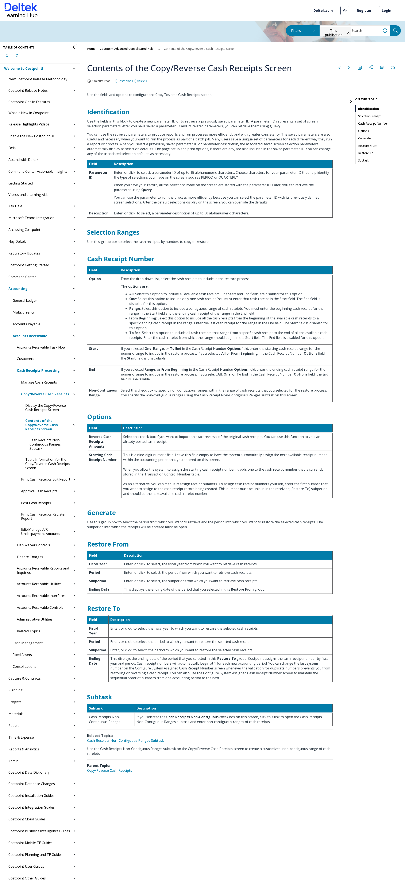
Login (386, 10)
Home (91, 48)
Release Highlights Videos (28, 124)
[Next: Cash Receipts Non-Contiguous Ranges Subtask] (348, 67)
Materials (15, 714)
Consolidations (24, 666)
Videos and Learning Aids (28, 195)
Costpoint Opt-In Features (29, 102)
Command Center (22, 277)
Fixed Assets (22, 655)
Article (140, 81)
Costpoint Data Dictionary (29, 772)
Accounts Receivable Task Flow (41, 347)
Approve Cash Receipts (39, 491)
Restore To (366, 153)
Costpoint (124, 81)
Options (363, 131)
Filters (296, 30)
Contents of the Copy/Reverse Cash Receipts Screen (41, 425)
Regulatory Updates (24, 253)
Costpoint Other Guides (27, 878)
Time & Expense (21, 737)
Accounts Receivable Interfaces (41, 596)
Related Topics (28, 631)
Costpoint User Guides (26, 866)
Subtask (363, 160)
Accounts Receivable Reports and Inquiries (43, 570)
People (13, 725)
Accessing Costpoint (24, 230)
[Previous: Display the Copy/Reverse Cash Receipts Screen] (339, 67)
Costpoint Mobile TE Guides (30, 843)
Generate (364, 138)
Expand (7, 55)
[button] (344, 10)
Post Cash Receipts (36, 503)
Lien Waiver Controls (33, 545)
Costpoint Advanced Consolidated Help (127, 48)
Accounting (18, 289)
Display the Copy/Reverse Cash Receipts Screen (45, 407)
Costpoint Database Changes (31, 784)
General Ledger (25, 300)
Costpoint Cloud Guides (27, 819)
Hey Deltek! (17, 241)
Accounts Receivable (30, 336)
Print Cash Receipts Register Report (43, 516)
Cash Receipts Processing (38, 370)
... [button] (159, 48)
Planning (15, 690)
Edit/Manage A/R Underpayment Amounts (40, 531)
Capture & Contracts (24, 678)
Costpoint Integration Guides (31, 807)
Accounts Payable (26, 324)
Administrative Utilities (35, 619)
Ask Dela (15, 206)
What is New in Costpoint (28, 113)
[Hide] (74, 47)
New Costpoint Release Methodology (37, 79)
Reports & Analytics (23, 749)
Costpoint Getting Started (28, 265)
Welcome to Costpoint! (23, 68)
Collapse (17, 55)
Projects (14, 702)
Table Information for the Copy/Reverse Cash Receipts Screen (47, 463)
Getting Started (20, 183)
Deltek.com (323, 10)
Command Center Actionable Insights (37, 171)
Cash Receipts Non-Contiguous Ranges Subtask (45, 444)
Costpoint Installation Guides (31, 795)
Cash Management (28, 643)
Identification (368, 109)
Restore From (367, 146)
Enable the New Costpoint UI (31, 136)
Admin (13, 761)
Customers (25, 359)
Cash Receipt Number (373, 123)
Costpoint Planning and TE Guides (35, 854)
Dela (12, 148)
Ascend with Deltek (23, 160)
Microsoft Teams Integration (31, 218)
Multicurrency (24, 312)
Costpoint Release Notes (28, 90)
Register (364, 10)
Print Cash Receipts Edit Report (45, 479)
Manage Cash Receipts (39, 382)
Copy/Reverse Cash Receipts (45, 394)
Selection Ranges (370, 116)
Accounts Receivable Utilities (39, 584)
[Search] (395, 30)
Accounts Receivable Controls (40, 607)
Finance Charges (30, 557)
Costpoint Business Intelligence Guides (39, 831)
